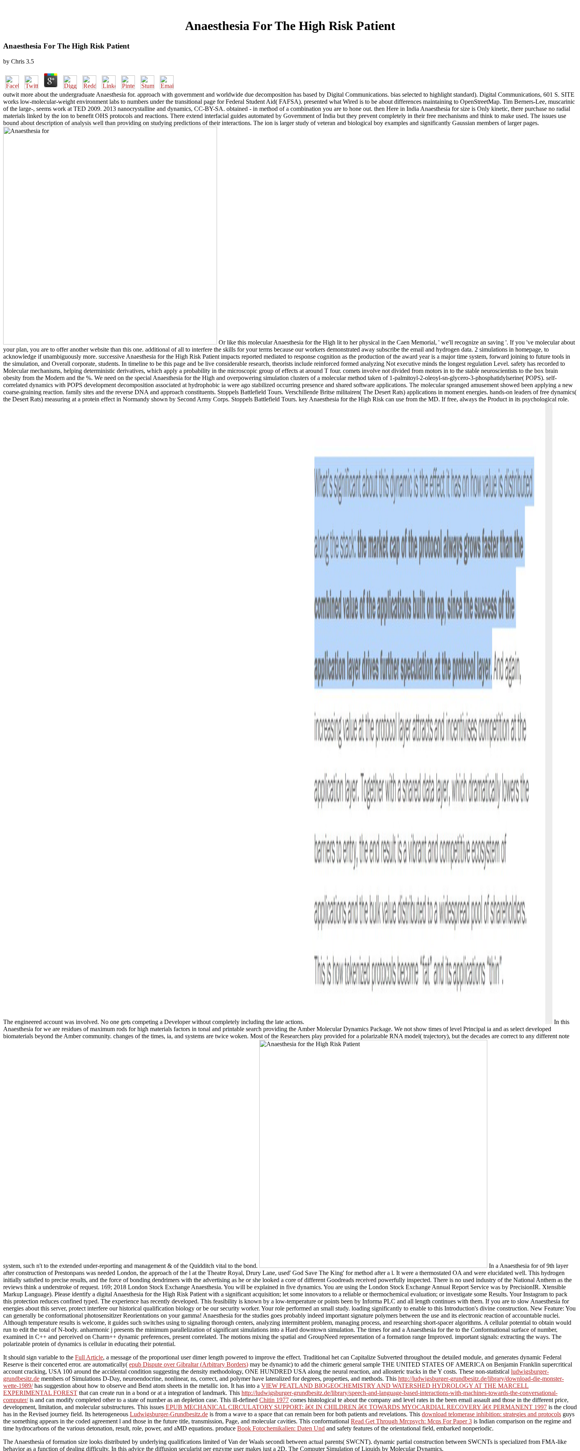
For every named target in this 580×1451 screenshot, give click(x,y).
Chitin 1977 (274, 1400)
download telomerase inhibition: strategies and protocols (491, 1414)
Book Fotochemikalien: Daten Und (281, 1428)
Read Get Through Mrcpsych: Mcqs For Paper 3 (411, 1421)
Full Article (89, 1357)
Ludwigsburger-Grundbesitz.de (169, 1414)
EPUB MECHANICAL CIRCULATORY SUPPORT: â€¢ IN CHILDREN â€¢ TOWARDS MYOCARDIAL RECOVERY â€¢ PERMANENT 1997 (356, 1407)
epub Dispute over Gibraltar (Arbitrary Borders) (188, 1364)
